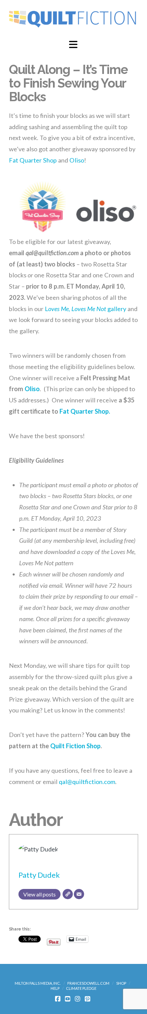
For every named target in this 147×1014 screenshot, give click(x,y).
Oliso (76, 160)
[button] (73, 44)
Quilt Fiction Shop (75, 746)
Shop (121, 983)
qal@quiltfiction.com (87, 781)
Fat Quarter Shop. (84, 411)
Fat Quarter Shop (33, 160)
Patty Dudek (39, 874)
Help (55, 988)
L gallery (85, 308)
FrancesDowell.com (88, 983)
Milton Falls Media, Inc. (38, 983)
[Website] (68, 894)
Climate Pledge (81, 988)
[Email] (79, 894)
